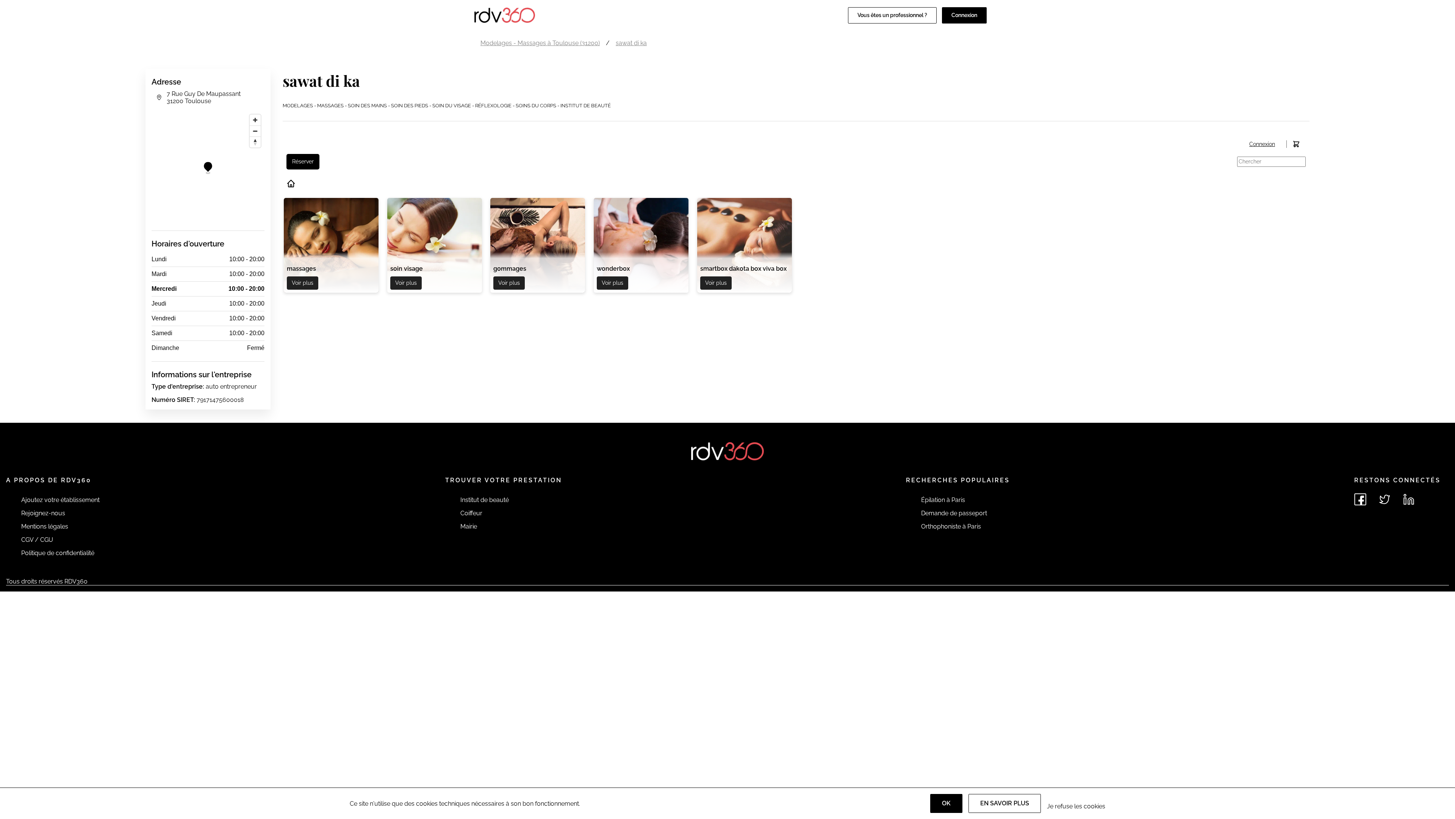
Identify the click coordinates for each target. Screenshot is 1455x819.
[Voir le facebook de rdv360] (1360, 499)
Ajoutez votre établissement (60, 500)
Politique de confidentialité (57, 553)
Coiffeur (471, 513)
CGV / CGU (37, 539)
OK (946, 803)
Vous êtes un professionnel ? (892, 15)
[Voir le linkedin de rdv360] (1409, 499)
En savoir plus (1004, 803)
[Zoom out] (255, 131)
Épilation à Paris (943, 500)
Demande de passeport (954, 513)
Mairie (468, 526)
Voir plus (302, 283)
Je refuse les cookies (1076, 806)
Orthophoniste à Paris (951, 526)
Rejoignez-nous (43, 513)
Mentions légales (44, 526)
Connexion (964, 15)
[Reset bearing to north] (255, 141)
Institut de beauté (484, 500)
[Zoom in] (255, 120)
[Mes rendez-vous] (1296, 144)
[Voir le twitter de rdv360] (1384, 499)
